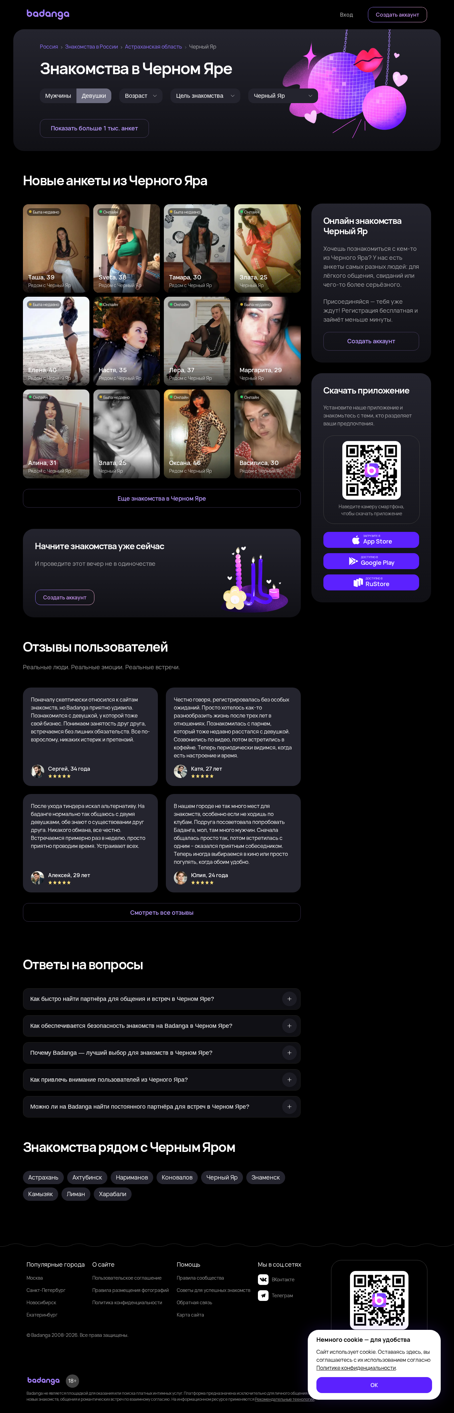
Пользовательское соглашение (127, 1278)
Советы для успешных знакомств (213, 1290)
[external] (371, 540)
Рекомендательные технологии (284, 1399)
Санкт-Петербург (46, 1290)
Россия (49, 46)
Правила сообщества (200, 1278)
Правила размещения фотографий (130, 1290)
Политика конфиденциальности (127, 1302)
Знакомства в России (91, 46)
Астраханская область (153, 46)
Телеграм (282, 1295)
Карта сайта (190, 1315)
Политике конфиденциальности (356, 1367)
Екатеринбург (42, 1315)
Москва (35, 1278)
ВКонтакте (283, 1279)
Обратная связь (194, 1302)
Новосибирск (41, 1302)
